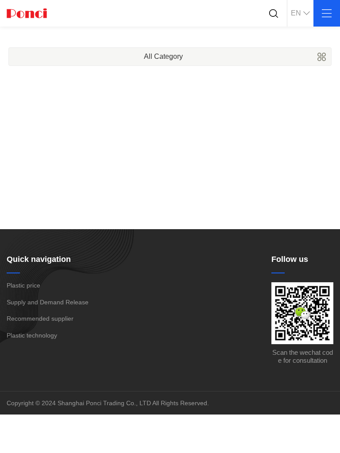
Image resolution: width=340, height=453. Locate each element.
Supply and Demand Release (48, 302)
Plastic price (23, 285)
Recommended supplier (40, 318)
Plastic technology (32, 335)
